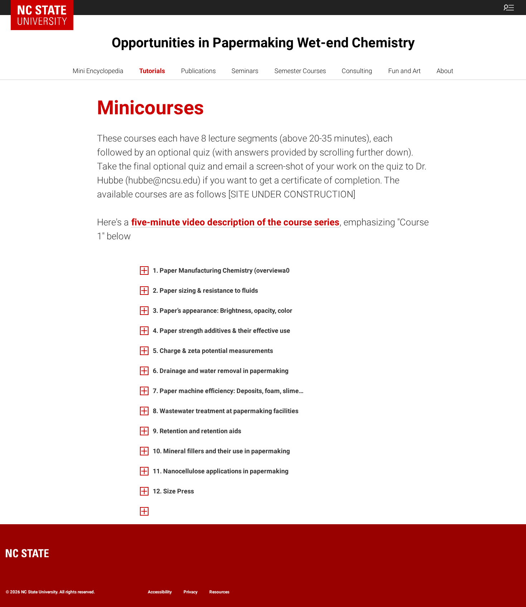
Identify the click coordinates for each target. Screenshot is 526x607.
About (445, 71)
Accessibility (160, 591)
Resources (219, 591)
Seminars (245, 71)
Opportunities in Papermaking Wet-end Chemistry (263, 43)
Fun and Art (404, 71)
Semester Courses (300, 71)
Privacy (191, 591)
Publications (198, 71)
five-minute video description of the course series (235, 222)
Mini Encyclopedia (98, 71)
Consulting (357, 71)
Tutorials (152, 71)
